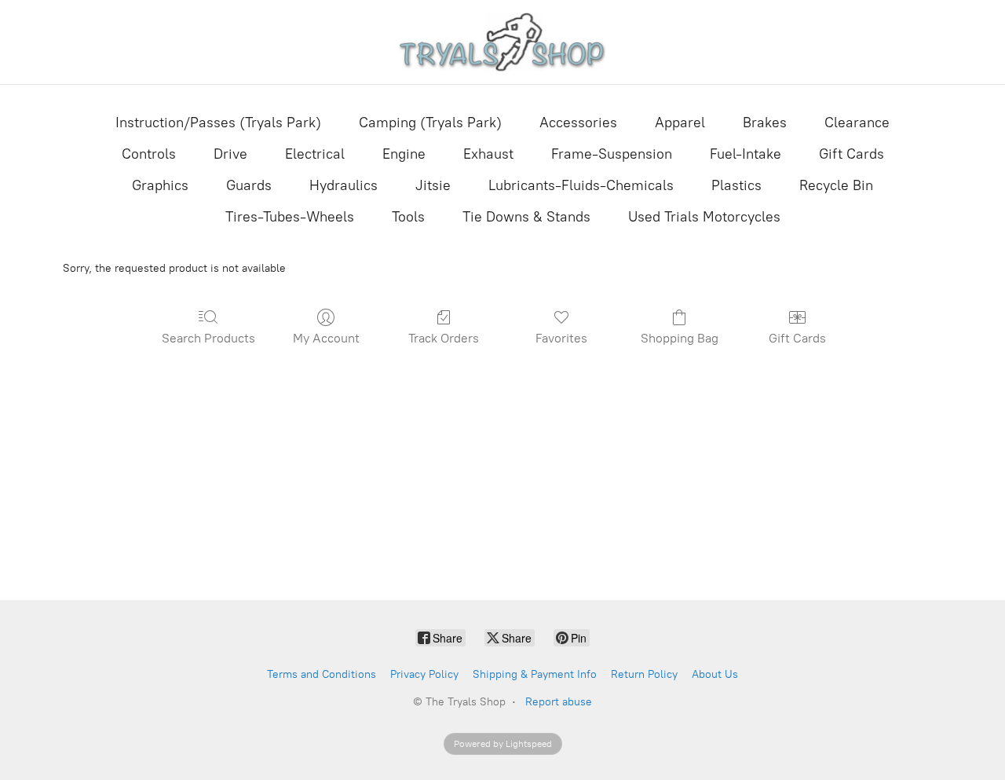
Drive (230, 154)
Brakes (765, 122)
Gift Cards (851, 154)
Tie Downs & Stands (526, 216)
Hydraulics (343, 185)
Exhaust (488, 154)
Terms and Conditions (321, 674)
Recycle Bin (836, 185)
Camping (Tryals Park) (430, 122)
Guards (249, 185)
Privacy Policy (424, 674)
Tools (408, 216)
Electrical (315, 154)
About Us (715, 674)
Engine (404, 154)
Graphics (160, 185)
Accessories (578, 122)
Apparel (680, 122)
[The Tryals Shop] (503, 42)
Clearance (857, 122)
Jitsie (433, 185)
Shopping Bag (679, 338)
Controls (149, 154)
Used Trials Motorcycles (704, 216)
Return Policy (644, 674)
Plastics (736, 185)
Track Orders (443, 338)
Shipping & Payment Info (535, 674)
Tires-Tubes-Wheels (289, 216)
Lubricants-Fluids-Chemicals (581, 185)
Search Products (208, 338)
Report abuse (558, 702)
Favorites (561, 338)
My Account (326, 338)
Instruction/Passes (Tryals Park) (218, 122)
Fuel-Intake (745, 154)
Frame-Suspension (611, 154)
